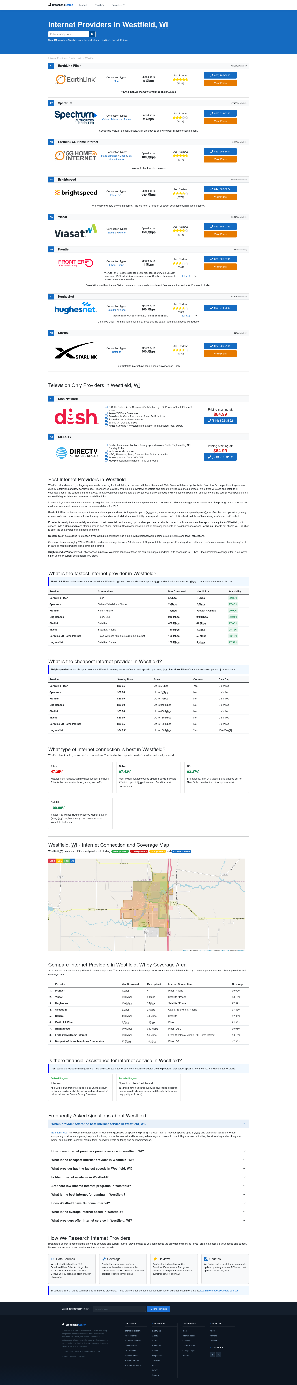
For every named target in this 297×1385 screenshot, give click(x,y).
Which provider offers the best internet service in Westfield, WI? (98, 1124)
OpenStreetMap (205, 950)
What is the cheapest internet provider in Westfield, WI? (92, 1159)
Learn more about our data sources (219, 1290)
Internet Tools (189, 1335)
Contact (213, 1340)
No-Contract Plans (133, 1365)
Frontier (54, 610)
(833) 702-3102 (222, 457)
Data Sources (189, 1345)
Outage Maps (189, 1350)
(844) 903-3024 (221, 189)
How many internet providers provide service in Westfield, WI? (97, 1151)
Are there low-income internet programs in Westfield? (91, 1185)
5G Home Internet (120, 157)
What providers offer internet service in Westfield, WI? (91, 1220)
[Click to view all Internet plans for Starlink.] (76, 349)
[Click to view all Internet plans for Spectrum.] (76, 117)
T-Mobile (156, 1360)
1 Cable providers (139, 851)
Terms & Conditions (77, 1356)
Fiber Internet (131, 1335)
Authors (213, 1335)
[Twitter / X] (218, 1354)
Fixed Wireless (109, 155)
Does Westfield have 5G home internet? (80, 1203)
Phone (127, 119)
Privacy (65, 1356)
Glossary (187, 1340)
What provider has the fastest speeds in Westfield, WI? (92, 1168)
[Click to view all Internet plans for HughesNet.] (76, 308)
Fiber (116, 81)
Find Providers (160, 1308)
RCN (154, 1365)
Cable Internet (131, 1345)
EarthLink (156, 1330)
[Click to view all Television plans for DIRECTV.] (77, 452)
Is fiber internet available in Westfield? (80, 1177)
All (72, 860)
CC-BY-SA (225, 950)
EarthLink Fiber (59, 598)
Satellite (112, 232)
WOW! (155, 1370)
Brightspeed (57, 617)
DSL (120, 195)
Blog (185, 1330)
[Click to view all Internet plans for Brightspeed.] (76, 193)
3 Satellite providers (181, 851)
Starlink (54, 623)
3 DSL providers (158, 851)
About (212, 1330)
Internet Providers (133, 1330)
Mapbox (241, 950)
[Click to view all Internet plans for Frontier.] (76, 263)
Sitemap (186, 1355)
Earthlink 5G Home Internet (65, 636)
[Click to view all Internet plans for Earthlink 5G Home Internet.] (76, 155)
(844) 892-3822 (222, 420)
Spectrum (55, 604)
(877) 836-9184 (221, 346)
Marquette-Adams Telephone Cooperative (79, 1041)
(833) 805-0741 (221, 259)
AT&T (154, 1340)
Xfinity (155, 1335)
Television (116, 119)
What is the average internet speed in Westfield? (87, 1211)
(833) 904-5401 (221, 151)
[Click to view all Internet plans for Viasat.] (76, 230)
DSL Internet (130, 1350)
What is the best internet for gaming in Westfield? (88, 1194)
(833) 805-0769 (221, 226)
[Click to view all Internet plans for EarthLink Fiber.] (76, 79)
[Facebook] (212, 1354)
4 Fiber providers (120, 851)
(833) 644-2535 (221, 308)
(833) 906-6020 (221, 75)
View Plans (220, 83)
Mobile (123, 155)
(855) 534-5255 (221, 113)
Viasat (53, 629)
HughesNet (56, 642)
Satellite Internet (132, 1360)
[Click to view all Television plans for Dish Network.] (77, 416)
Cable (105, 119)
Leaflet (185, 950)
